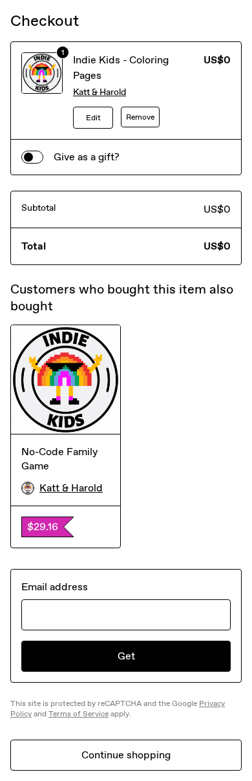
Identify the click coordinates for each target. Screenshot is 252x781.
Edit (93, 117)
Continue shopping (126, 755)
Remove (140, 117)
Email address (54, 587)
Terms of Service (78, 713)
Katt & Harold (99, 92)
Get (126, 656)
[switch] (32, 157)
